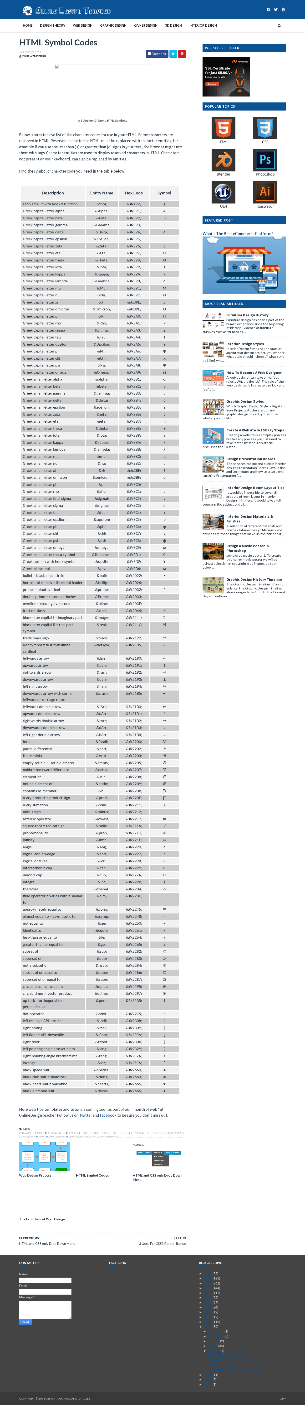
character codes (31, 1133)
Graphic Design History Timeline (254, 579)
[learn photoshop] (265, 176)
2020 (208, 1302)
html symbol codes (145, 1133)
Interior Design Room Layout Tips (255, 487)
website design (109, 1137)
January (214, 1351)
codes (73, 1133)
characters (56, 1133)
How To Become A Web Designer (254, 372)
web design (57, 1137)
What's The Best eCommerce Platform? (238, 233)
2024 (208, 1283)
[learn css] (265, 143)
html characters (94, 1133)
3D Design (173, 25)
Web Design (82, 25)
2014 (208, 1375)
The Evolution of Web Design (42, 1219)
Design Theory (52, 25)
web (42, 1137)
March (213, 1346)
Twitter (85, 1115)
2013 (208, 1379)
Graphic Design (113, 25)
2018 (208, 1312)
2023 (208, 1288)
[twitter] (276, 9)
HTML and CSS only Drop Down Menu (157, 1177)
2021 (208, 1297)
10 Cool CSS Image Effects (227, 1355)
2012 (208, 1384)
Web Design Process (35, 1175)
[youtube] (283, 9)
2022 (208, 1293)
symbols (29, 1137)
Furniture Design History (247, 315)
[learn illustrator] (265, 208)
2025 (208, 1278)
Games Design (146, 25)
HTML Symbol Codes (92, 1175)
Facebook (108, 1115)
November (216, 1336)
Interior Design (203, 25)
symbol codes (173, 1133)
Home (27, 25)
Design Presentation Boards (250, 458)
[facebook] (268, 9)
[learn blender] (223, 176)
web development (82, 1137)
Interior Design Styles (245, 343)
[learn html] (223, 143)
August (214, 1341)
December (216, 1331)
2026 (208, 1273)
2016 (208, 1322)
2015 (208, 1326)
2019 (208, 1307)
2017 (208, 1317)
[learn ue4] (223, 208)
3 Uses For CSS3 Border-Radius (230, 1360)
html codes (119, 1133)
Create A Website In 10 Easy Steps (255, 430)
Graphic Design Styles (245, 401)
